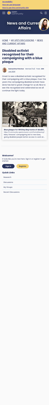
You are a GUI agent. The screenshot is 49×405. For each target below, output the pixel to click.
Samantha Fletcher (16, 69)
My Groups (8, 187)
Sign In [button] (8, 166)
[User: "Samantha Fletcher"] (4, 70)
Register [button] (22, 166)
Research (7, 177)
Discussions (8, 182)
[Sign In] (45, 13)
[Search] (41, 13)
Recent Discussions (12, 192)
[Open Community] (15, 12)
